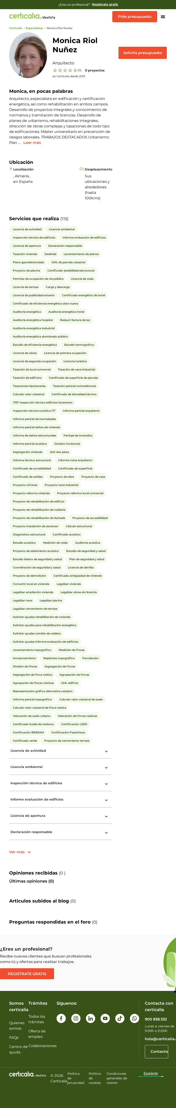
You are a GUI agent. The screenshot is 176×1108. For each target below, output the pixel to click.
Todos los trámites (36, 1019)
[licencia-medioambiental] (106, 767)
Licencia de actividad (28, 751)
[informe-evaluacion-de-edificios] (106, 800)
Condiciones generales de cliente (117, 1078)
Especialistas (34, 28)
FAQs (14, 1037)
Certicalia (15, 28)
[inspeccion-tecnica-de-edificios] (106, 784)
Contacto (159, 1051)
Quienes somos (17, 1026)
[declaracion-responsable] (106, 832)
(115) (64, 218)
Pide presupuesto (134, 16)
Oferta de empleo (37, 1034)
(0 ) (62, 873)
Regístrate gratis (105, 4)
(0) (79, 70)
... (19, 142)
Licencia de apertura (28, 816)
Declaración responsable (31, 832)
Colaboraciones (42, 1046)
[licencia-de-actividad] (106, 751)
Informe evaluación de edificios (37, 799)
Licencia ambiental (27, 767)
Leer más (32, 142)
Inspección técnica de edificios (36, 783)
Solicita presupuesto (142, 53)
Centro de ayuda (18, 1049)
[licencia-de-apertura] (106, 816)
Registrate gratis (27, 974)
